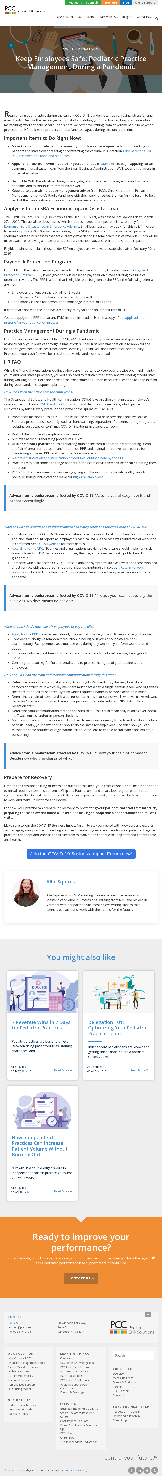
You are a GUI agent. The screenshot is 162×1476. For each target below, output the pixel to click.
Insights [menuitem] (127, 17)
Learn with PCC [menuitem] (108, 17)
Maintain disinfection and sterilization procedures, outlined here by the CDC (68, 458)
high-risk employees (88, 477)
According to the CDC (27, 548)
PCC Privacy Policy (76, 1470)
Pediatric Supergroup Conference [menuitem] (73, 1386)
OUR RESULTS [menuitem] (19, 1400)
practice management (81, 49)
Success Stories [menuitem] (18, 1414)
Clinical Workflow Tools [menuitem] (23, 1367)
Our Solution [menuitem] (65, 17)
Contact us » (81, 1278)
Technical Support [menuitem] (19, 1380)
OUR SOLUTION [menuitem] (21, 1353)
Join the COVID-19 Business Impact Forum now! (81, 853)
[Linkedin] (139, 1470)
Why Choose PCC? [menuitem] (19, 1358)
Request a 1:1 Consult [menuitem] (126, 1411)
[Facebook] (131, 1470)
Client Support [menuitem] (122, 1420)
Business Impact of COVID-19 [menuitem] (79, 1408)
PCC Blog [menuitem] (66, 1433)
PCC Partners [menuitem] (121, 1391)
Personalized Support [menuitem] (21, 1384)
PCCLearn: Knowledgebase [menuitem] (77, 1363)
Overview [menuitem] (66, 1358)
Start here (108, 164)
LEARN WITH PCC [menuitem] (74, 1353)
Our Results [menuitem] (86, 17)
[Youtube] (146, 1470)
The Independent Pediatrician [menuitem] (79, 1442)
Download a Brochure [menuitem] (127, 1416)
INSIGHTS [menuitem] (68, 1403)
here (102, 200)
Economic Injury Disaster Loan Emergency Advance (41, 226)
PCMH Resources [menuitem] (71, 1376)
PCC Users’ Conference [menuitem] (75, 1380)
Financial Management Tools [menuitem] (26, 1363)
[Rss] (154, 1470)
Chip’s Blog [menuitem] (67, 1437)
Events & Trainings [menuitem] (72, 1392)
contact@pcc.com (19, 1327)
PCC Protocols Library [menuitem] (74, 1371)
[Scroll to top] (148, 1314)
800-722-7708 (17, 1323)
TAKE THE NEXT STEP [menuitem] (131, 1406)
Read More (62, 1070)
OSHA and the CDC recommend (63, 404)
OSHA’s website (48, 544)
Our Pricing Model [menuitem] (19, 1389)
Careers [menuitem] (117, 1387)
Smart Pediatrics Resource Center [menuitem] (77, 1414)
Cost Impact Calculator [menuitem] (74, 1421)
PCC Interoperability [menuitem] (20, 1376)
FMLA (16, 658)
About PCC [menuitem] (144, 17)
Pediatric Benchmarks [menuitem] (22, 1405)
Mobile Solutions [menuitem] (18, 1371)
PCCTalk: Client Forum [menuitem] (74, 1367)
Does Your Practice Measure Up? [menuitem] (78, 1427)
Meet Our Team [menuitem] (123, 1378)
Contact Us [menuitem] (120, 1395)
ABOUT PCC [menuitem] (122, 1368)
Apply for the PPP (25, 634)
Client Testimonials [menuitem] (20, 1409)
